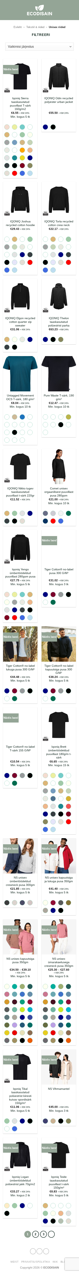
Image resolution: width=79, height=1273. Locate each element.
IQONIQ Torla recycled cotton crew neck (58, 223)
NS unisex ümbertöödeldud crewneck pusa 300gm (20, 881)
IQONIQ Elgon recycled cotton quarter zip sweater (20, 322)
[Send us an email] (46, 1251)
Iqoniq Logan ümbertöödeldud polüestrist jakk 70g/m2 (20, 1180)
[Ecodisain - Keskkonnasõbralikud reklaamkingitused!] (39, 10)
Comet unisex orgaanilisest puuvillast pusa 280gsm (58, 492)
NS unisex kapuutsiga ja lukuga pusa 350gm (59, 879)
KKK (55, 1261)
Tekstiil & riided (35, 27)
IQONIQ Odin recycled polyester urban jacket (58, 100)
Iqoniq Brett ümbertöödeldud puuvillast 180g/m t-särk (58, 752)
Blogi (64, 1261)
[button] (73, 10)
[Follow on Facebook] (33, 1251)
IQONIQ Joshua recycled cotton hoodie (20, 223)
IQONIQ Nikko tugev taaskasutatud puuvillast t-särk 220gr (20, 492)
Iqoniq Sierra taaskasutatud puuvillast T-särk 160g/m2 (20, 104)
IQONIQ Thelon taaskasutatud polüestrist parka (58, 322)
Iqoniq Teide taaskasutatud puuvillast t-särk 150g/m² (59, 1182)
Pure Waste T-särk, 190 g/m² (59, 397)
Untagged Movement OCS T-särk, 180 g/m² (20, 397)
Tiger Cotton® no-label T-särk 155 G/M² (20, 748)
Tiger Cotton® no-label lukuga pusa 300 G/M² (20, 667)
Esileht (18, 27)
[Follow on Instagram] (39, 1251)
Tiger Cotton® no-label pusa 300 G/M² (58, 571)
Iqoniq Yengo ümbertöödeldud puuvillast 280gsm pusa (20, 573)
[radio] (7, 127)
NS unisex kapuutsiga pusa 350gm (20, 960)
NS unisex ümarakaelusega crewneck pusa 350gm (58, 962)
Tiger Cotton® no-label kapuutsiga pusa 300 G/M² (58, 669)
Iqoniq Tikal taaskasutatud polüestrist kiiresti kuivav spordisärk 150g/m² (20, 1096)
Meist (14, 1261)
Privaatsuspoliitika (35, 1261)
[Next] (51, 1234)
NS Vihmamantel (58, 1088)
